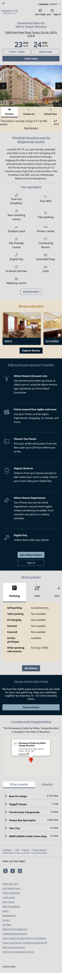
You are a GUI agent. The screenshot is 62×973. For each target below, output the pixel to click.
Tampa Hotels (39, 849)
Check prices (39, 58)
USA (17, 849)
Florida (25, 849)
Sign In (57, 14)
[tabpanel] (31, 124)
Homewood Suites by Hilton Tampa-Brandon (24, 852)
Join (49, 14)
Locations (7, 849)
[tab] (9, 112)
